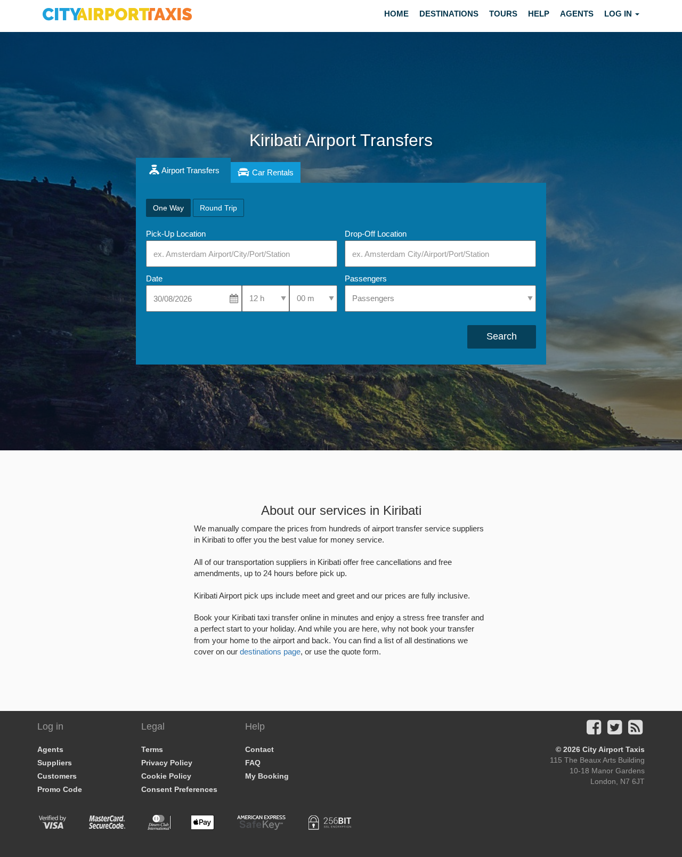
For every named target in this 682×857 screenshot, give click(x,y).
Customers (57, 776)
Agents (577, 13)
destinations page (270, 651)
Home (396, 13)
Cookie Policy (166, 776)
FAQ (253, 762)
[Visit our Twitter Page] (614, 730)
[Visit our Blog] (635, 730)
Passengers (366, 278)
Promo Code (59, 789)
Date (154, 278)
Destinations (448, 13)
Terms (152, 749)
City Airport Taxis (613, 749)
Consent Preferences (179, 789)
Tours (503, 13)
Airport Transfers (190, 170)
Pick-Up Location (176, 233)
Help (538, 13)
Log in (619, 13)
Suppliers (54, 762)
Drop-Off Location (376, 233)
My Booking (267, 776)
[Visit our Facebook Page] (594, 730)
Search (501, 336)
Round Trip (218, 208)
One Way (168, 208)
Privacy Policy (166, 762)
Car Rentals (273, 172)
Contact (259, 749)
